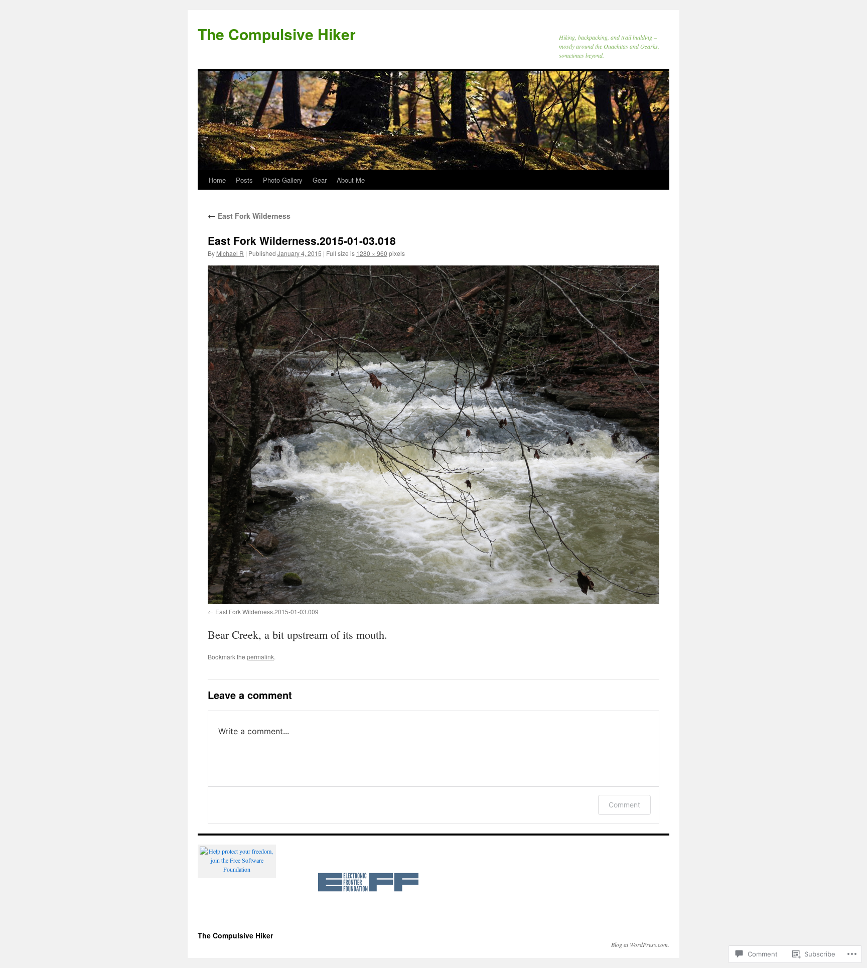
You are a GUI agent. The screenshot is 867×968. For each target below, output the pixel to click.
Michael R (230, 253)
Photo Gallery (283, 180)
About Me (351, 180)
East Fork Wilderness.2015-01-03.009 (267, 611)
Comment (624, 804)
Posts (244, 180)
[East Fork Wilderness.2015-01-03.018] (433, 434)
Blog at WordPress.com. (640, 944)
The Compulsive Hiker (277, 34)
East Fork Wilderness (249, 216)
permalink (260, 656)
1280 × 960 (371, 253)
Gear (320, 180)
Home (217, 180)
